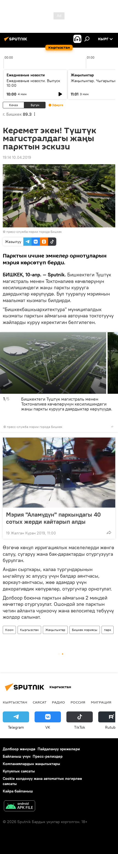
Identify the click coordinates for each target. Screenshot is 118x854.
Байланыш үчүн (16, 756)
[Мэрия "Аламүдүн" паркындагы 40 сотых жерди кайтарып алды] (59, 473)
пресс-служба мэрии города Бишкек (34, 232)
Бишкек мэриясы (84, 630)
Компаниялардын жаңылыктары (31, 763)
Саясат (39, 702)
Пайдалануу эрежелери (59, 748)
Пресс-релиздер (48, 756)
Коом (9, 630)
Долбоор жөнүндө (19, 748)
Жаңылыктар (55, 630)
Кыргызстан (29, 630)
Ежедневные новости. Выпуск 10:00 (33, 83)
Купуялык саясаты (19, 771)
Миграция (101, 702)
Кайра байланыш (18, 791)
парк (107, 630)
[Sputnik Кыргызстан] (16, 41)
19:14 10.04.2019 (17, 157)
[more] (112, 426)
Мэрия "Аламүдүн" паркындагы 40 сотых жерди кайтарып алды (53, 518)
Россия (78, 702)
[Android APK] (19, 806)
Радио (58, 702)
